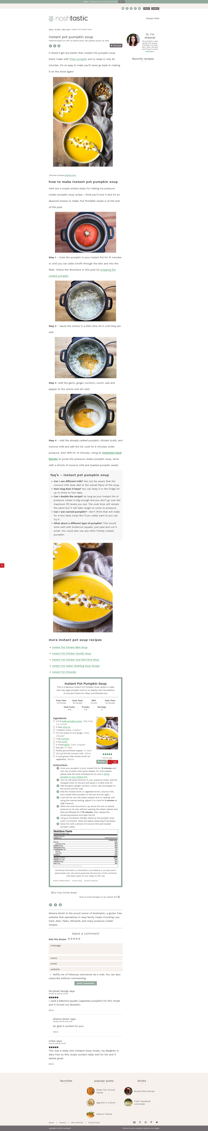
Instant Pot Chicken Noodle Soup (71, 653)
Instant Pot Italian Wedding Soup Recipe (76, 665)
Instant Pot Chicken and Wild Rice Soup (75, 659)
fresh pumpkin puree (72, 721)
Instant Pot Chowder (64, 672)
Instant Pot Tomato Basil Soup (69, 647)
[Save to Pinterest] (50, 46)
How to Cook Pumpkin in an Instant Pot (98, 897)
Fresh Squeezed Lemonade (142, 1102)
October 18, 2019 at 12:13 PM (62, 1021)
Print (102, 762)
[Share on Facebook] (54, 46)
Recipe (117, 45)
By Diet (57, 29)
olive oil (66, 727)
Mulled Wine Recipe (144, 1091)
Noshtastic (68, 18)
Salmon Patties (104, 1114)
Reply (51, 1010)
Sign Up (121, 1)
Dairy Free (66, 29)
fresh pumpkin (78, 59)
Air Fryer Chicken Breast (65, 892)
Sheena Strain (61, 1019)
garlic (67, 744)
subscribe (54, 978)
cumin (64, 742)
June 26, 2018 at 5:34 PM (57, 1043)
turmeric (65, 739)
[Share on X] (59, 46)
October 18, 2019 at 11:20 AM (58, 993)
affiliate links (70, 175)
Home (51, 29)
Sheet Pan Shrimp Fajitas (105, 1091)
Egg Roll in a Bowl (105, 1102)
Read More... (150, 51)
